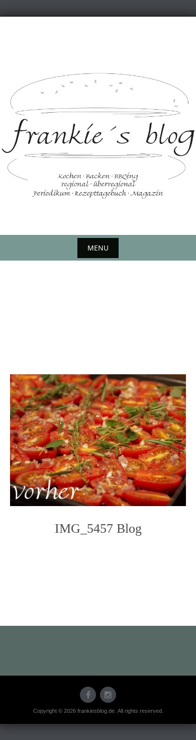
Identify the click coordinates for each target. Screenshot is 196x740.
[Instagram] (108, 695)
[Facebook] (88, 695)
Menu (98, 248)
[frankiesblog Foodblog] (98, 136)
